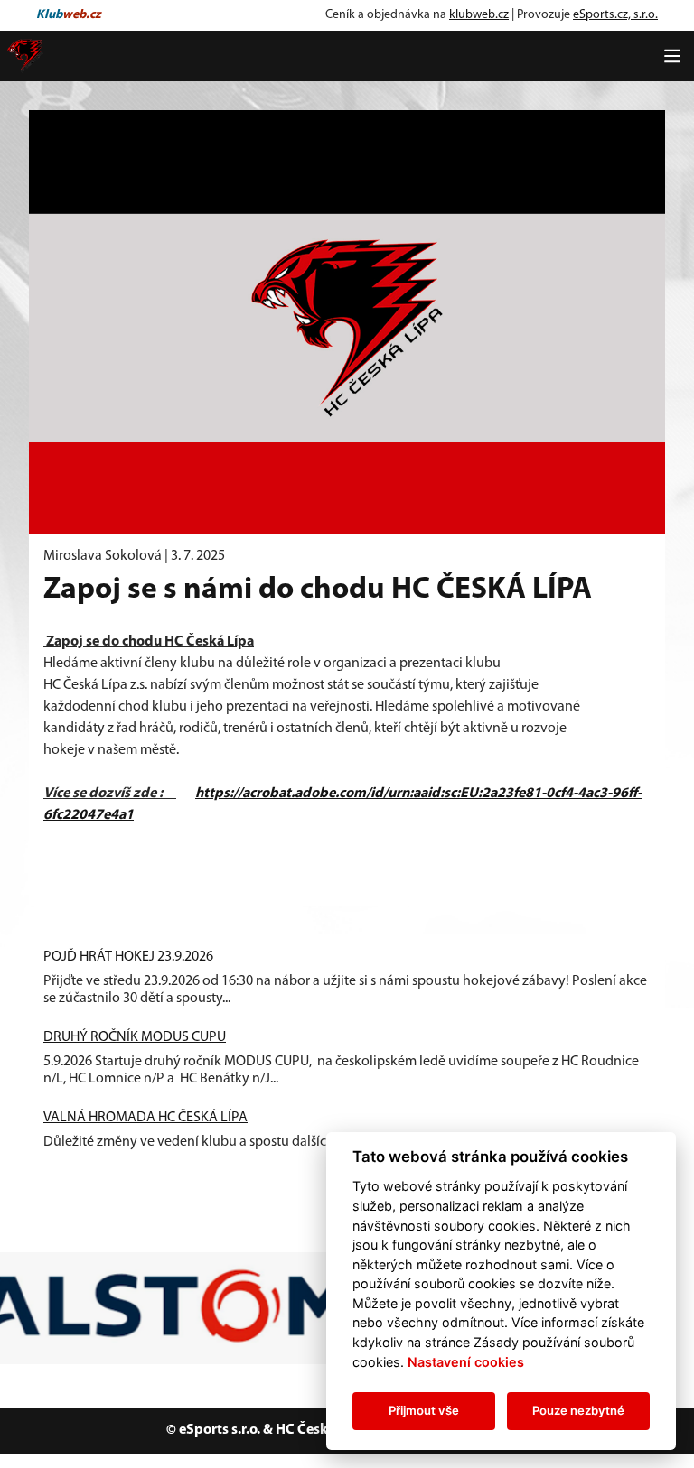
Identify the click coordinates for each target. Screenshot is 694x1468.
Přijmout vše (424, 1410)
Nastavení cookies (466, 1362)
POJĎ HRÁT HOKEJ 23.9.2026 (128, 957)
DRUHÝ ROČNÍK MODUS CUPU (134, 1037)
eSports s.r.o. (219, 1430)
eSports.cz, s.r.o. (615, 15)
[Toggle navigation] (672, 56)
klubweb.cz (479, 15)
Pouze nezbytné (578, 1410)
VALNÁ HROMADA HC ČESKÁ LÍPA (145, 1117)
